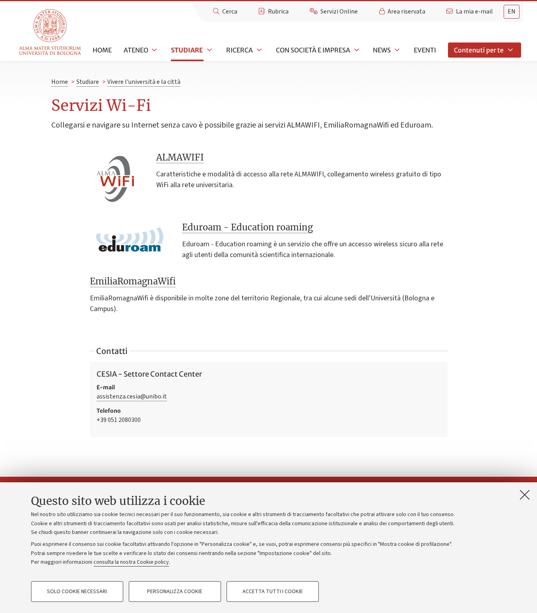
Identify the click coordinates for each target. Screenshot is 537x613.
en (512, 11)
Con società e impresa (313, 50)
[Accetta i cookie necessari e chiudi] (524, 494)
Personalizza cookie (174, 592)
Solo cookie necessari (77, 592)
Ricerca (239, 50)
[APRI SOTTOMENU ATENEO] (153, 50)
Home (102, 50)
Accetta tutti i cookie (272, 592)
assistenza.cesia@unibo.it (132, 396)
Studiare (187, 50)
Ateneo (136, 50)
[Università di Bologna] (50, 32)
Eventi (425, 50)
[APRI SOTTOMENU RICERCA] (258, 50)
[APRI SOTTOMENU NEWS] (396, 50)
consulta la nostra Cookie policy (131, 562)
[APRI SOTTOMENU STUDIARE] (208, 50)
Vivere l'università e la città (143, 81)
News (382, 50)
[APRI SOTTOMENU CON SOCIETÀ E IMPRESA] (355, 50)
